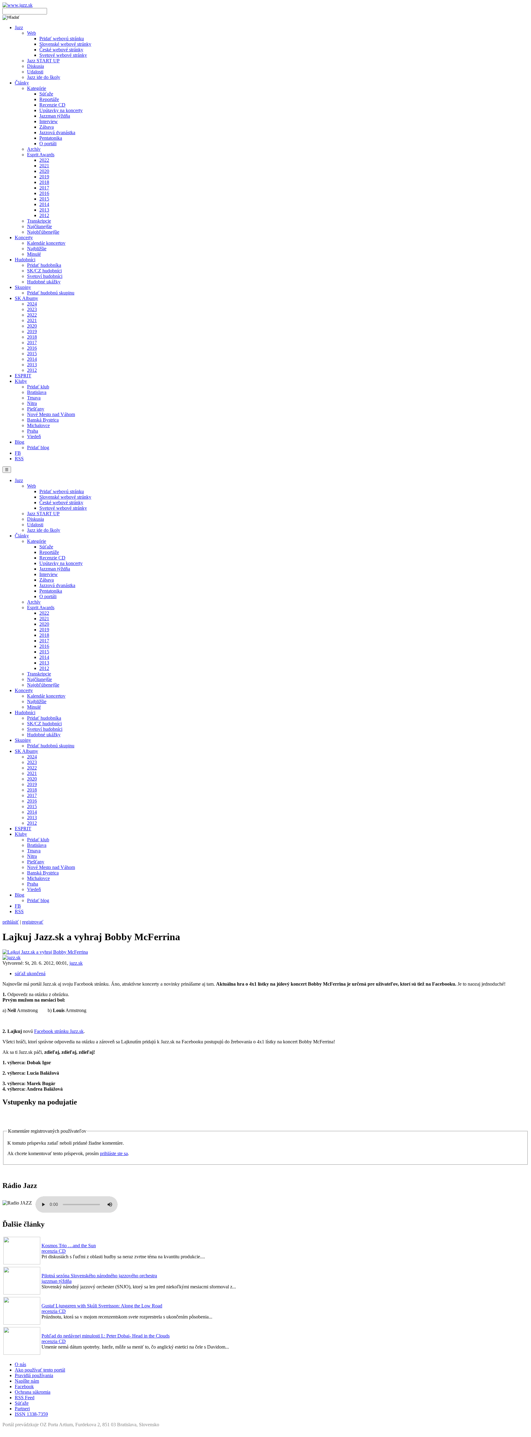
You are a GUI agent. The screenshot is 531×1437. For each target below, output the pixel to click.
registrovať (32, 922)
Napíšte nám (27, 1381)
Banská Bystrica (43, 420)
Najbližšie (36, 248)
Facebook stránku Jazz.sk (59, 1031)
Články (22, 82)
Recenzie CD (52, 104)
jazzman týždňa (56, 1281)
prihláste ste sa (114, 1153)
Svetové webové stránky (63, 55)
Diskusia (35, 66)
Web (31, 33)
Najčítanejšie (39, 226)
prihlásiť (10, 922)
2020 (44, 171)
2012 (44, 215)
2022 (44, 160)
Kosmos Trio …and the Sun (68, 1245)
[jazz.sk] (11, 957)
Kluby (21, 381)
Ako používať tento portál (40, 1370)
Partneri (22, 1408)
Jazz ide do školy (43, 77)
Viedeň (34, 436)
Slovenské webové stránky (65, 44)
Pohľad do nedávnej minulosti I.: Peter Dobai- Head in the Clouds (105, 1335)
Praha (32, 431)
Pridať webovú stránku (61, 38)
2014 (44, 204)
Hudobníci (25, 259)
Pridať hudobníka (44, 265)
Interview (48, 121)
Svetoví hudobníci (44, 276)
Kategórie (36, 88)
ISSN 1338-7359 (31, 1414)
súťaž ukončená (30, 973)
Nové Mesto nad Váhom (51, 414)
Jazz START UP (43, 60)
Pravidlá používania (34, 1375)
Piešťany (35, 408)
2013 (44, 209)
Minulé (34, 254)
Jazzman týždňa (54, 116)
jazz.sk (76, 963)
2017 (44, 187)
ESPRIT (23, 375)
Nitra (32, 403)
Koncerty (24, 237)
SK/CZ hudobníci (44, 270)
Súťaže (46, 93)
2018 (44, 182)
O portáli (48, 143)
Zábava (46, 127)
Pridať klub (38, 386)
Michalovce (38, 425)
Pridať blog (38, 447)
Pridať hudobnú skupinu (50, 292)
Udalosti (35, 71)
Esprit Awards (40, 154)
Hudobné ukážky (44, 281)
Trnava (34, 397)
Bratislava (36, 392)
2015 (44, 198)
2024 (32, 303)
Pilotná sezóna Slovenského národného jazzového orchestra (99, 1275)
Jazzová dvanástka (57, 132)
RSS (19, 458)
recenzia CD (53, 1251)
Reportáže (49, 99)
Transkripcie (39, 221)
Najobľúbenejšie (43, 232)
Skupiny (23, 287)
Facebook (24, 1386)
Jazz (19, 27)
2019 (44, 176)
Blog (19, 442)
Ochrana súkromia (32, 1392)
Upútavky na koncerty (61, 110)
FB (18, 453)
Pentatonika (50, 138)
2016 (44, 193)
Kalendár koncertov (46, 243)
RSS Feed (24, 1397)
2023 (32, 309)
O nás (20, 1364)
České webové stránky (61, 49)
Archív (34, 149)
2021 (44, 165)
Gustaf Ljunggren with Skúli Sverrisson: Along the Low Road (101, 1305)
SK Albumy (26, 298)
